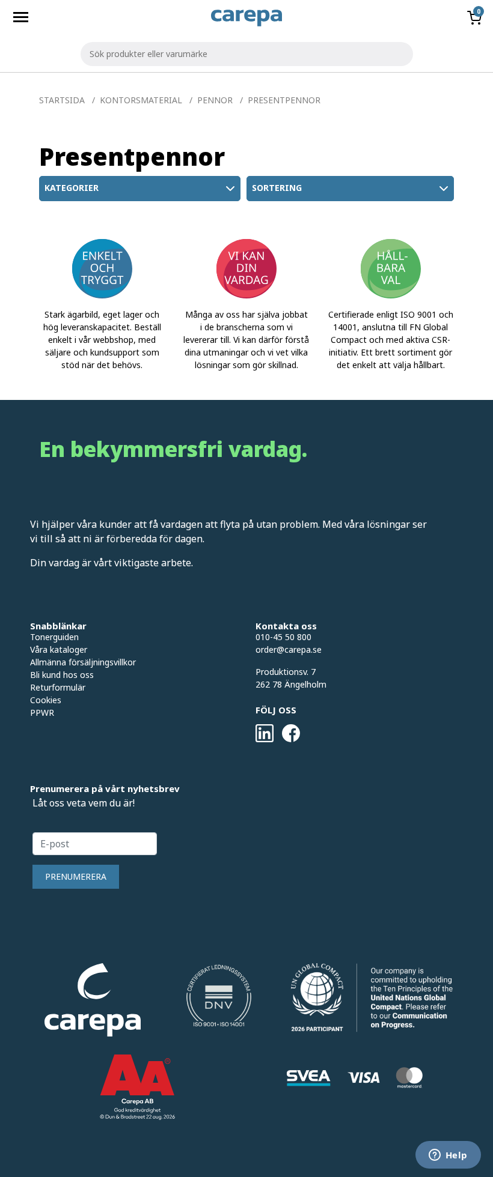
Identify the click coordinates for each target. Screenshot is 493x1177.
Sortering (277, 187)
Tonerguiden (54, 637)
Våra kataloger (58, 649)
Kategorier (71, 187)
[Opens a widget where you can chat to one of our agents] (448, 1156)
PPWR (42, 712)
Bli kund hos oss (62, 674)
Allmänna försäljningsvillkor (83, 662)
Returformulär (57, 687)
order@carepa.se (289, 649)
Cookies (45, 700)
